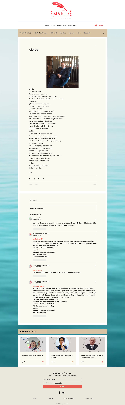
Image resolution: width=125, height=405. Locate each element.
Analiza (63, 33)
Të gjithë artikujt (25, 33)
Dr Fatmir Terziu (41, 33)
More (96, 33)
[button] (103, 33)
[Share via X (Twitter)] (34, 178)
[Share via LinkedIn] (38, 178)
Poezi (30, 172)
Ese (79, 33)
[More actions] (95, 45)
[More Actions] (95, 219)
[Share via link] (43, 178)
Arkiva (71, 33)
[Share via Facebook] (29, 178)
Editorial (54, 33)
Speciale (87, 33)
